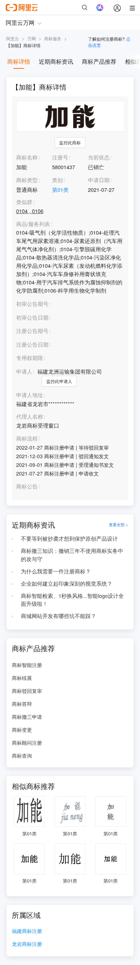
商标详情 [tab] (18, 61)
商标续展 (22, 677)
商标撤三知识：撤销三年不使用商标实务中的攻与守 (72, 555)
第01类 (60, 189)
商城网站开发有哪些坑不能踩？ (58, 615)
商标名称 (27, 157)
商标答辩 (22, 703)
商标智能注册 (27, 664)
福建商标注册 (27, 931)
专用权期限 (29, 357)
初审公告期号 (32, 303)
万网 (31, 38)
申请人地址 (29, 395)
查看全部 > (118, 524)
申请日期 (98, 180)
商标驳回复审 (27, 690)
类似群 (24, 202)
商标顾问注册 (27, 742)
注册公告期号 (32, 330)
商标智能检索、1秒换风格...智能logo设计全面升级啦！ (72, 600)
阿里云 (12, 38)
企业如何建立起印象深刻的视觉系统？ (66, 583)
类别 (57, 180)
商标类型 (27, 180)
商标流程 (27, 438)
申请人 (24, 371)
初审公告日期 (32, 317)
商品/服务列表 (33, 224)
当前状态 (98, 157)
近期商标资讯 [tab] (56, 61)
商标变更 (22, 729)
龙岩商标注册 (27, 944)
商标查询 (22, 755)
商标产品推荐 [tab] (99, 61)
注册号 (60, 157)
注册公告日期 (32, 344)
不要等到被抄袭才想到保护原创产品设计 (69, 538)
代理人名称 (29, 416)
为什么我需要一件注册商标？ (56, 571)
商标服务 (52, 38)
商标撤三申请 (27, 716)
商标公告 (27, 486)
